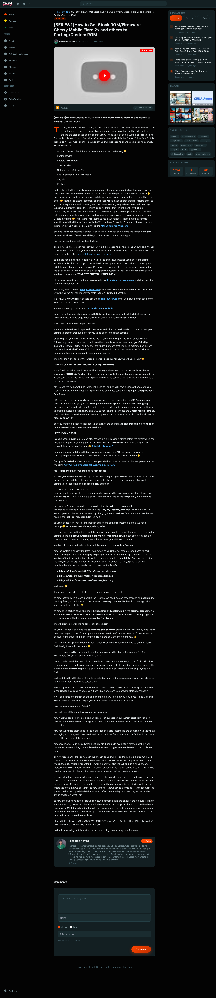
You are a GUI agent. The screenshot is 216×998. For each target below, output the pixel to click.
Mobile (64, 927)
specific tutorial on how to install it (93, 254)
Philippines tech (188, 136)
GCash (174, 145)
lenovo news (186, 145)
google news (176, 141)
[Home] (18, 3)
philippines (203, 136)
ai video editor (177, 154)
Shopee (174, 150)
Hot (178, 18)
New (191, 18)
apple (189, 154)
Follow (148, 841)
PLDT (184, 150)
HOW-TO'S (60, 19)
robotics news (191, 141)
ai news (174, 136)
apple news (195, 150)
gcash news (200, 145)
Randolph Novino (67, 41)
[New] (30, 3)
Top (205, 18)
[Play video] (104, 75)
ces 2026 (205, 141)
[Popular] (24, 3)
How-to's (65, 11)
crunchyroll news (203, 154)
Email (75, 927)
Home (57, 11)
